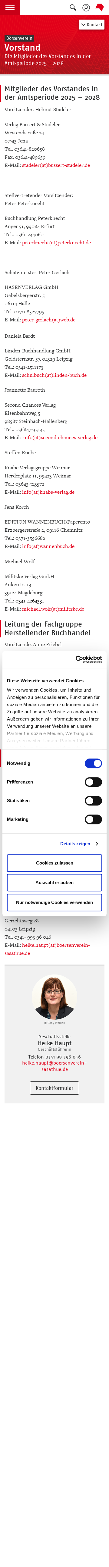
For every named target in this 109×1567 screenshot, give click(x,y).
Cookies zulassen (54, 862)
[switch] (93, 782)
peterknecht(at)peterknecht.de (56, 242)
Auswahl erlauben (54, 882)
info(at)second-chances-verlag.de (60, 437)
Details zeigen (75, 843)
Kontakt (94, 24)
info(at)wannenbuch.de (48, 546)
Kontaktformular (54, 1088)
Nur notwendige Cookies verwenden (54, 902)
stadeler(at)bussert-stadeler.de (56, 165)
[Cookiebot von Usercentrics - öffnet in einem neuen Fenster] (77, 659)
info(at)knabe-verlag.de (48, 492)
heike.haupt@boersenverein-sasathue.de (54, 1066)
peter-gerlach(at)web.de (48, 320)
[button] (10, 7)
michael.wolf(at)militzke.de (53, 609)
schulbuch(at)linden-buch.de (54, 375)
